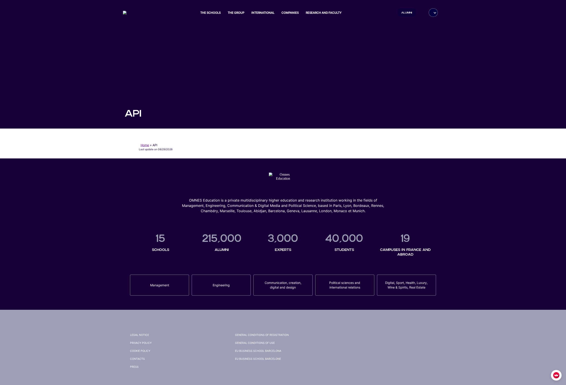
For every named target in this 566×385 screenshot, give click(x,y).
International (262, 12)
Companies (290, 12)
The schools (210, 12)
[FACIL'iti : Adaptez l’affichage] (556, 375)
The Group (236, 12)
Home (145, 145)
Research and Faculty (324, 12)
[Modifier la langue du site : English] (433, 12)
